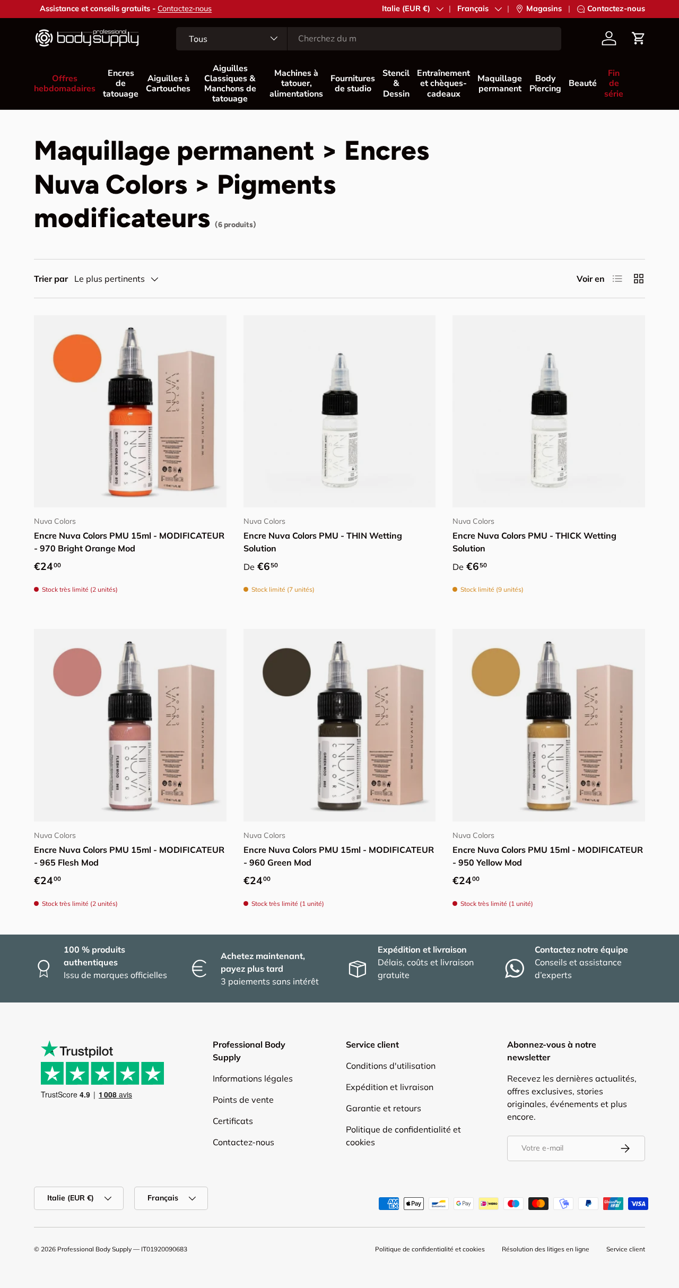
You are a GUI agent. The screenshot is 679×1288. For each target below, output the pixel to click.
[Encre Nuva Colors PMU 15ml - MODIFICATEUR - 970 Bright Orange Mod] (130, 411)
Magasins (544, 8)
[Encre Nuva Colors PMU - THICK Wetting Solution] (548, 411)
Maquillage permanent (499, 83)
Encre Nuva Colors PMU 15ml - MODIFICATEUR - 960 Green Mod (338, 856)
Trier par (51, 278)
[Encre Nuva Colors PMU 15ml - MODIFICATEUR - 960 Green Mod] (339, 725)
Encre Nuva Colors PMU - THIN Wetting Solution (322, 542)
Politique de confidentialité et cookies (430, 1249)
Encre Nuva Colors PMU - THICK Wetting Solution (534, 542)
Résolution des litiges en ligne (545, 1249)
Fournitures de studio (352, 83)
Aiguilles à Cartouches (168, 83)
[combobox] (368, 38)
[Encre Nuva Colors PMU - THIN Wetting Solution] (339, 411)
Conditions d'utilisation (391, 1065)
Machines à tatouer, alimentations (296, 83)
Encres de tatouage (120, 83)
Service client (625, 1249)
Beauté (583, 83)
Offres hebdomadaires (64, 83)
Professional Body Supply (94, 1249)
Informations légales (253, 1078)
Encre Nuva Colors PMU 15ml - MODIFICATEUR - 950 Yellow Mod (547, 856)
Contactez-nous (179, 8)
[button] (638, 38)
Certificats (233, 1121)
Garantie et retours (383, 1108)
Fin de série (613, 83)
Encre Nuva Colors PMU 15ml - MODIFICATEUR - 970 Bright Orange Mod (129, 542)
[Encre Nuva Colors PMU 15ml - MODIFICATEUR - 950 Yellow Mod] (548, 725)
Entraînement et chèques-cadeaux (443, 83)
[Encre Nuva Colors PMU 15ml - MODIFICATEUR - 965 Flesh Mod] (130, 725)
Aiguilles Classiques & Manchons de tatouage (230, 84)
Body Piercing (545, 83)
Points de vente (243, 1099)
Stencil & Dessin (396, 83)
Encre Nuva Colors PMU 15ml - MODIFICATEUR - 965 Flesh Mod (129, 856)
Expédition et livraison (389, 1087)
